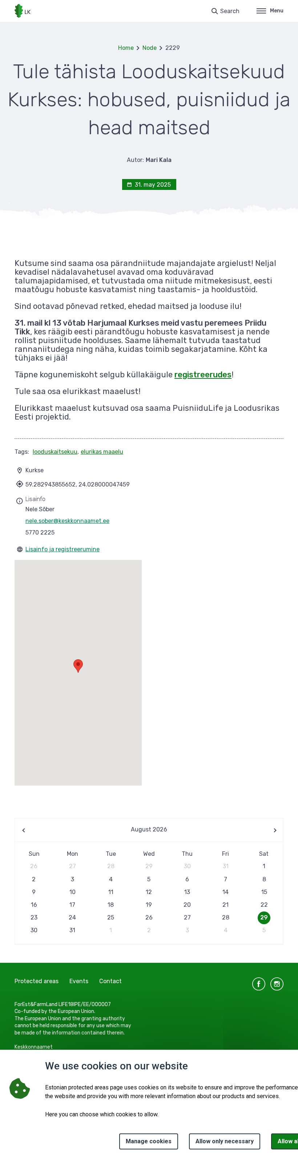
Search (229, 11)
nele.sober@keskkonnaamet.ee (67, 520)
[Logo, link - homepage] (23, 11)
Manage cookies (149, 1141)
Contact (110, 981)
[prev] (24, 830)
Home (126, 47)
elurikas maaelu (102, 451)
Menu (276, 11)
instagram (276, 983)
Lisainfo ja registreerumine (62, 549)
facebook (258, 983)
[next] (274, 830)
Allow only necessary (225, 1141)
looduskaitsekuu (55, 451)
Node (149, 47)
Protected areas (37, 981)
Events (78, 981)
